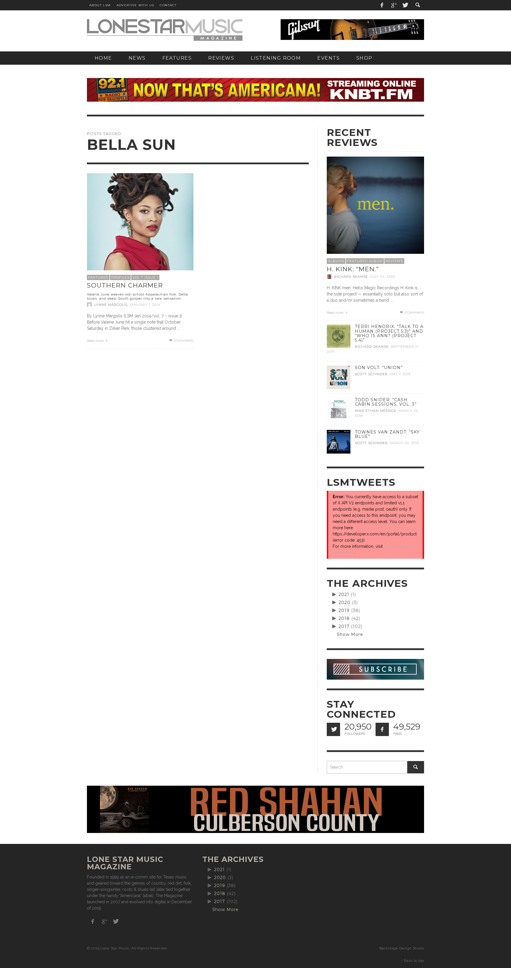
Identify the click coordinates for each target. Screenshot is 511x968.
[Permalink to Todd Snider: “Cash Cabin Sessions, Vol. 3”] (338, 409)
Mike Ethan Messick (376, 411)
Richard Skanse (351, 277)
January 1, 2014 (145, 305)
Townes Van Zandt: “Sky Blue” (387, 434)
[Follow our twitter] (333, 729)
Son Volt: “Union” (379, 367)
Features (98, 277)
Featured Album (365, 261)
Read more (95, 341)
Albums (336, 261)
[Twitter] (404, 5)
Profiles (120, 277)
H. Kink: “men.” (353, 269)
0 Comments (183, 340)
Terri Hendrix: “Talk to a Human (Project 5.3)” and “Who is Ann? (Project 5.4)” (389, 333)
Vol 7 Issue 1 (145, 277)
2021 (344, 594)
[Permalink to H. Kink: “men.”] (375, 204)
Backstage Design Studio (401, 948)
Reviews (394, 261)
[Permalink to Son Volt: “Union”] (338, 377)
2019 (344, 610)
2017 (344, 626)
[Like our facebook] (382, 729)
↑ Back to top (412, 961)
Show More (350, 634)
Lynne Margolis (110, 305)
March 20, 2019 (404, 443)
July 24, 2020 (382, 277)
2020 (344, 602)
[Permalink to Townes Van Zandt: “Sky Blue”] (338, 441)
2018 (344, 618)
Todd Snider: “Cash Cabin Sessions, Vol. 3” (386, 402)
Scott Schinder (371, 374)
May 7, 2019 (400, 374)
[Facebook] (382, 5)
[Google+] (393, 5)
